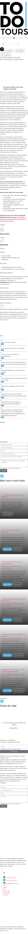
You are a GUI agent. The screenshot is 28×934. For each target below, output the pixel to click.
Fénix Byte (5, 930)
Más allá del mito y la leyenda (10, 499)
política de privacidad (13, 468)
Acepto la (10, 468)
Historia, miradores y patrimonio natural (13, 535)
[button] (14, 38)
